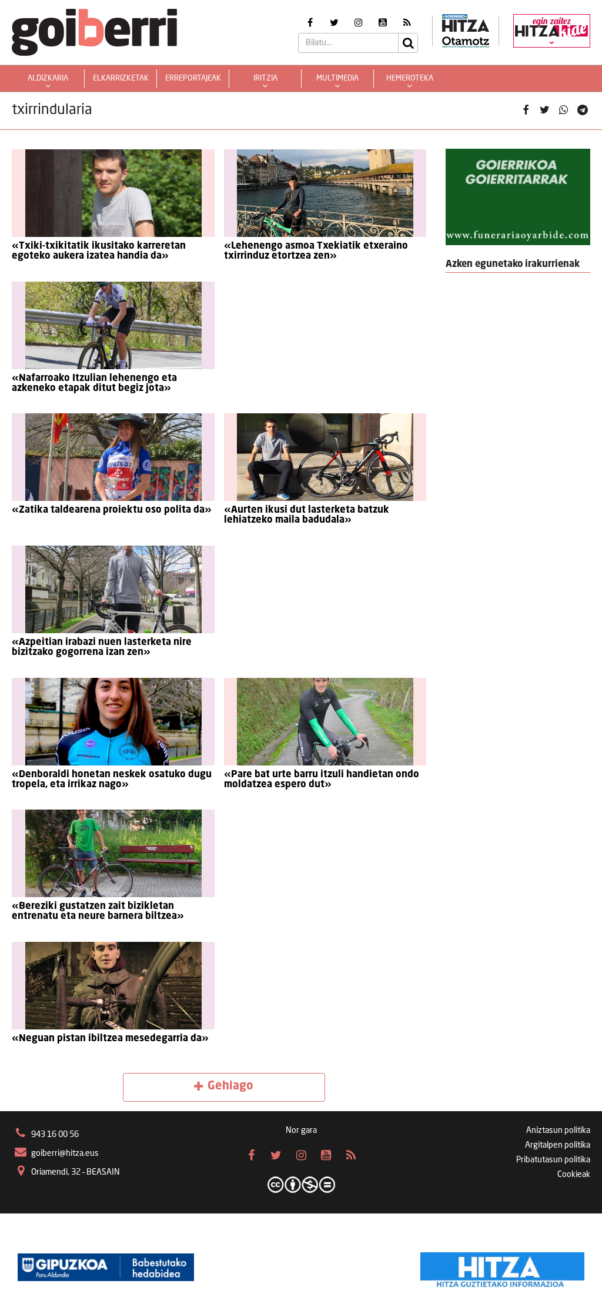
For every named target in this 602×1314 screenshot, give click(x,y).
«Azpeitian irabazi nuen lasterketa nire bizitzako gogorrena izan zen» (102, 647)
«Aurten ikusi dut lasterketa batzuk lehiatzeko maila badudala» (306, 515)
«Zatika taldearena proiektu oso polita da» (112, 510)
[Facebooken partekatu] (526, 110)
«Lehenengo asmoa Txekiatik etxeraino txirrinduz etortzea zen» (316, 251)
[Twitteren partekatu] (544, 110)
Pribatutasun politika (553, 1160)
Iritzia (265, 78)
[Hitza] (502, 1267)
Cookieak (573, 1175)
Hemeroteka (409, 78)
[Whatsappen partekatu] (564, 110)
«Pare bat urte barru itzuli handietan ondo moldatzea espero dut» (321, 780)
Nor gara (301, 1130)
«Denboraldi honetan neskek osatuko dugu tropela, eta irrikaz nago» (112, 780)
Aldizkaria (48, 78)
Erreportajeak (193, 78)
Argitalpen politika (557, 1145)
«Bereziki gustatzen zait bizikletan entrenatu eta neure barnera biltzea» (98, 911)
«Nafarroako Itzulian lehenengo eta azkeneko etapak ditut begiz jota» (94, 383)
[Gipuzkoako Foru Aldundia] (106, 1267)
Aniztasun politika (558, 1130)
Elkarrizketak (121, 78)
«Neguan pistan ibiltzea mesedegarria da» (110, 1039)
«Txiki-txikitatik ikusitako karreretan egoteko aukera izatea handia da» (99, 251)
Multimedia (337, 78)
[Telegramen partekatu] (583, 110)
